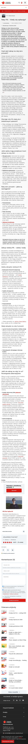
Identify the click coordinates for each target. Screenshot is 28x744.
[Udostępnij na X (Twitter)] (8, 550)
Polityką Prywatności (14, 593)
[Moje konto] (21, 2)
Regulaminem (6, 593)
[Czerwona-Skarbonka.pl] (6, 2)
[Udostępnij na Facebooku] (3, 550)
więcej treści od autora (7, 531)
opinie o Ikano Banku (20, 321)
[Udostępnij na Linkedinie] (12, 550)
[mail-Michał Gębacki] (24, 531)
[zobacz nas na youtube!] (23, 700)
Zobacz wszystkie (13, 692)
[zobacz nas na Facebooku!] (13, 700)
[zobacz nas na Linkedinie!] (17, 700)
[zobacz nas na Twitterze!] (20, 700)
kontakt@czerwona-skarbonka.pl (14, 733)
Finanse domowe (8, 11)
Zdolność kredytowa (8, 222)
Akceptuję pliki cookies (7, 741)
